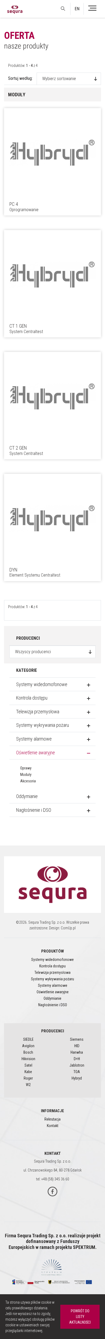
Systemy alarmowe (34, 739)
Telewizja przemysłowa (37, 711)
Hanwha (77, 1052)
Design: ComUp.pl (62, 928)
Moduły (26, 774)
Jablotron (76, 1065)
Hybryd (77, 1078)
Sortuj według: (20, 78)
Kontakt (52, 1126)
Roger (28, 1078)
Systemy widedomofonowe (41, 684)
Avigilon (28, 1046)
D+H (77, 1059)
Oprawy (26, 768)
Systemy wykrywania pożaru (42, 725)
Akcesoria (28, 781)
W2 (28, 1085)
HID (76, 1046)
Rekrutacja (52, 1119)
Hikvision (28, 1059)
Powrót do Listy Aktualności (80, 1316)
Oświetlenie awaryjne (35, 752)
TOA (77, 1072)
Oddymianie (27, 796)
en (77, 8)
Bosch (28, 1052)
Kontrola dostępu (31, 698)
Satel (28, 1065)
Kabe (28, 1072)
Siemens (76, 1039)
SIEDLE (28, 1039)
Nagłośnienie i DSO (33, 810)
